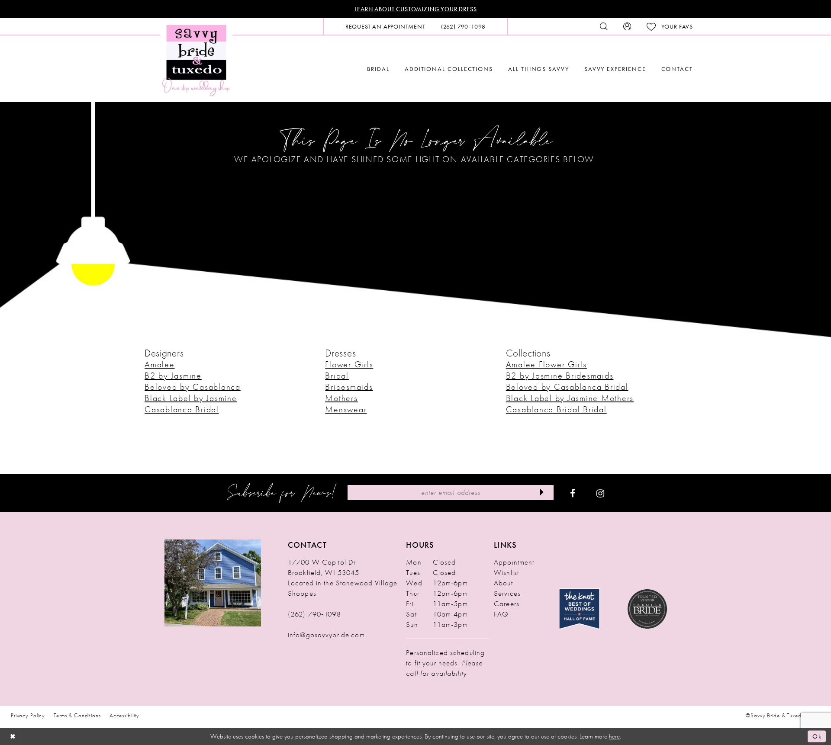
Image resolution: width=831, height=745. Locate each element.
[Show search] (603, 26)
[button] (627, 26)
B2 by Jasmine (173, 375)
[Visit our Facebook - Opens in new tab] (573, 492)
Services (507, 593)
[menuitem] (385, 26)
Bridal (337, 375)
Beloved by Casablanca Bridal (567, 386)
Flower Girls (349, 364)
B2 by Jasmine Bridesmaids (560, 375)
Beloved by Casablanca (193, 386)
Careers (506, 603)
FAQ (501, 614)
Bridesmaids (349, 386)
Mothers (341, 398)
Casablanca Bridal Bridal (556, 409)
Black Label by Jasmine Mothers (570, 398)
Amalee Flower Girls (546, 364)
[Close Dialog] (13, 736)
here (614, 736)
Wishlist (506, 572)
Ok (816, 736)
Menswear (346, 409)
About (503, 583)
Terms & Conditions (77, 715)
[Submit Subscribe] (541, 492)
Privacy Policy (28, 715)
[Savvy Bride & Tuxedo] (196, 59)
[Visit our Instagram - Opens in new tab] (600, 492)
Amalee (160, 364)
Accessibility (124, 715)
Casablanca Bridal (182, 409)
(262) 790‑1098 (314, 614)
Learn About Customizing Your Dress (415, 9)
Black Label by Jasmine (191, 398)
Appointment (514, 562)
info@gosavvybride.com (326, 634)
